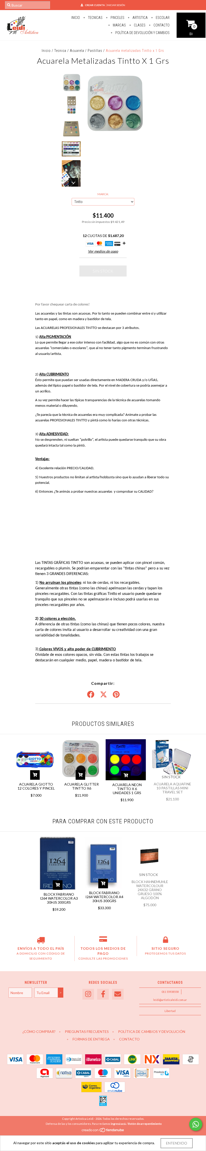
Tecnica (60, 51)
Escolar (162, 18)
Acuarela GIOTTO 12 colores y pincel (36, 786)
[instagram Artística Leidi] (88, 994)
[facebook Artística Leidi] (103, 994)
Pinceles (117, 18)
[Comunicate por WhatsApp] (195, 1124)
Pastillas (95, 51)
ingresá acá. (118, 1123)
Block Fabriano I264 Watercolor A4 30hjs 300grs (104, 897)
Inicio (75, 18)
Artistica (140, 18)
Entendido (176, 1143)
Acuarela (77, 51)
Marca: (103, 194)
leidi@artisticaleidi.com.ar (170, 999)
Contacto (161, 25)
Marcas (119, 25)
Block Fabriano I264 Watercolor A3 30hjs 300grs (59, 898)
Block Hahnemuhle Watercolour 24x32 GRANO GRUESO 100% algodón (150, 889)
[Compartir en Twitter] (103, 694)
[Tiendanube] (103, 1131)
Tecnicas (94, 18)
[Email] (118, 994)
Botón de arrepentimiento (145, 1123)
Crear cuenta (95, 5)
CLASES (139, 25)
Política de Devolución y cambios (142, 33)
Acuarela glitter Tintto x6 (81, 786)
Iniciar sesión (116, 5)
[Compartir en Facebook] (90, 694)
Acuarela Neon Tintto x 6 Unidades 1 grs (127, 789)
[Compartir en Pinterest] (116, 694)
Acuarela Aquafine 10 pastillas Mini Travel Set (172, 788)
